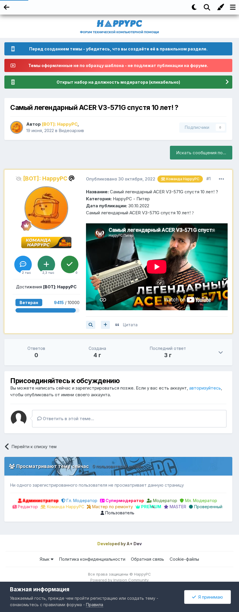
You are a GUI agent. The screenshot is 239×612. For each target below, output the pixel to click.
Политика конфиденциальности (92, 559)
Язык (45, 559)
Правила (94, 604)
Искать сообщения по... (201, 152)
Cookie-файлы (184, 559)
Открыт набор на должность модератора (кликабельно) (118, 82)
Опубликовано (120, 178)
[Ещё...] (221, 179)
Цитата (130, 324)
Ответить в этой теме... (68, 418)
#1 (208, 178)
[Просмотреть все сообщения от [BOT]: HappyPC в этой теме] (90, 325)
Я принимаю (209, 597)
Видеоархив (71, 130)
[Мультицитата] (105, 325)
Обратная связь (147, 559)
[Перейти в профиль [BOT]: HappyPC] (16, 127)
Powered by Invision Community (119, 580)
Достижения (46, 286)
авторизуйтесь (205, 388)
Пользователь (119, 512)
